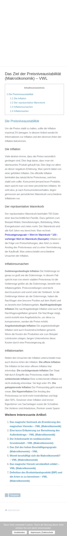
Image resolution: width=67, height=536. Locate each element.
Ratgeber (14, 495)
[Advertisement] (33, 33)
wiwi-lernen (13, 510)
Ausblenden (19, 532)
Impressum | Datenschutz (42, 532)
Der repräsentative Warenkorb (27, 102)
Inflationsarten (19, 111)
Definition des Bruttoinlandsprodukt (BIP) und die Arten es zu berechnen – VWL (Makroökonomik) (36, 476)
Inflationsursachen (21, 107)
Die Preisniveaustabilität (20, 94)
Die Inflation (18, 98)
